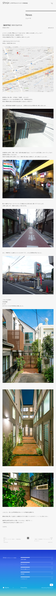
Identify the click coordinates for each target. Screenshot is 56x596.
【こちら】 (37, 516)
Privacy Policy (24, 587)
